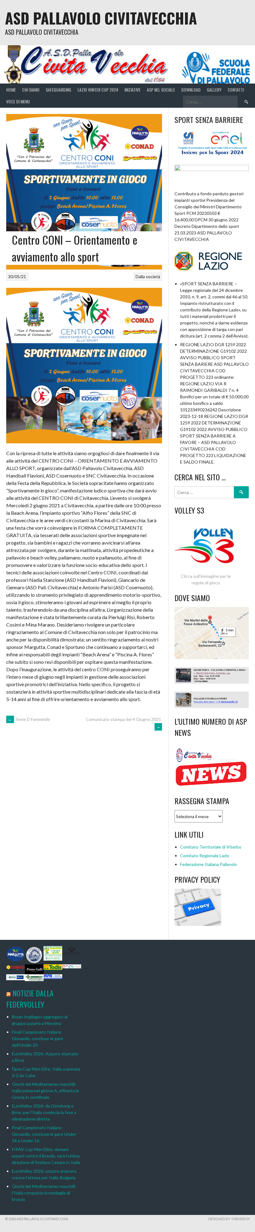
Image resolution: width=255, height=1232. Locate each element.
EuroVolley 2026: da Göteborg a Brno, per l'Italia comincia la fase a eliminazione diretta (44, 1112)
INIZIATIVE (132, 89)
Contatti (236, 89)
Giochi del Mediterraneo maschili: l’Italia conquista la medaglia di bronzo (44, 1193)
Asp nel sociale (161, 89)
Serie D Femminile (29, 719)
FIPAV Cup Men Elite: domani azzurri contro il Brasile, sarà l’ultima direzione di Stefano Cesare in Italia (46, 1156)
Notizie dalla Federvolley (29, 998)
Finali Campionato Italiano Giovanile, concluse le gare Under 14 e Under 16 (44, 1134)
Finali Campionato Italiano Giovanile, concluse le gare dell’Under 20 (37, 1038)
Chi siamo (30, 89)
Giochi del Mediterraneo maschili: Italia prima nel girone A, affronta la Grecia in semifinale (45, 1090)
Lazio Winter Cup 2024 (97, 89)
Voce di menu (18, 101)
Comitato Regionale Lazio (204, 855)
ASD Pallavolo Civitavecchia (101, 18)
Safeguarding (58, 89)
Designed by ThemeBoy (229, 1219)
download (191, 89)
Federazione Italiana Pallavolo (208, 864)
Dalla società (148, 276)
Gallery (214, 89)
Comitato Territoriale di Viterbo (210, 846)
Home (11, 89)
